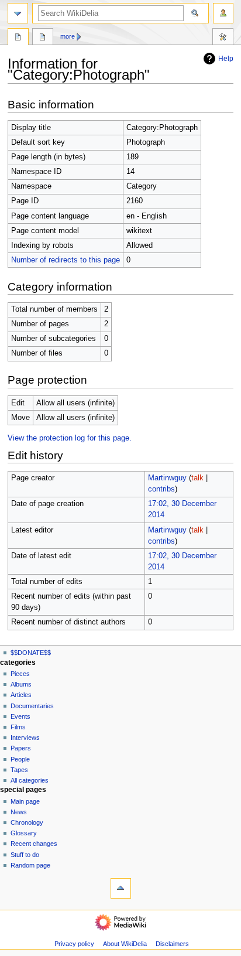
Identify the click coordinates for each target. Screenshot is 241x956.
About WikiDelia (125, 943)
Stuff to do (25, 854)
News (19, 811)
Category (18, 38)
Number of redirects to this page (65, 260)
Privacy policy (74, 943)
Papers (21, 748)
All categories (30, 780)
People (20, 759)
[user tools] (223, 13)
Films (18, 726)
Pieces (20, 673)
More (67, 36)
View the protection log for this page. (70, 438)
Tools (223, 38)
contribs (161, 489)
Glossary (24, 832)
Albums (21, 684)
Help (225, 58)
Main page (25, 801)
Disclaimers (172, 943)
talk (197, 478)
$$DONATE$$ (31, 652)
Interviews (25, 737)
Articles (21, 694)
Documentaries (32, 705)
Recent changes (34, 843)
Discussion (43, 38)
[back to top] (121, 888)
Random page (30, 865)
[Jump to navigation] (18, 13)
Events (20, 716)
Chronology (27, 822)
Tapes (19, 769)
